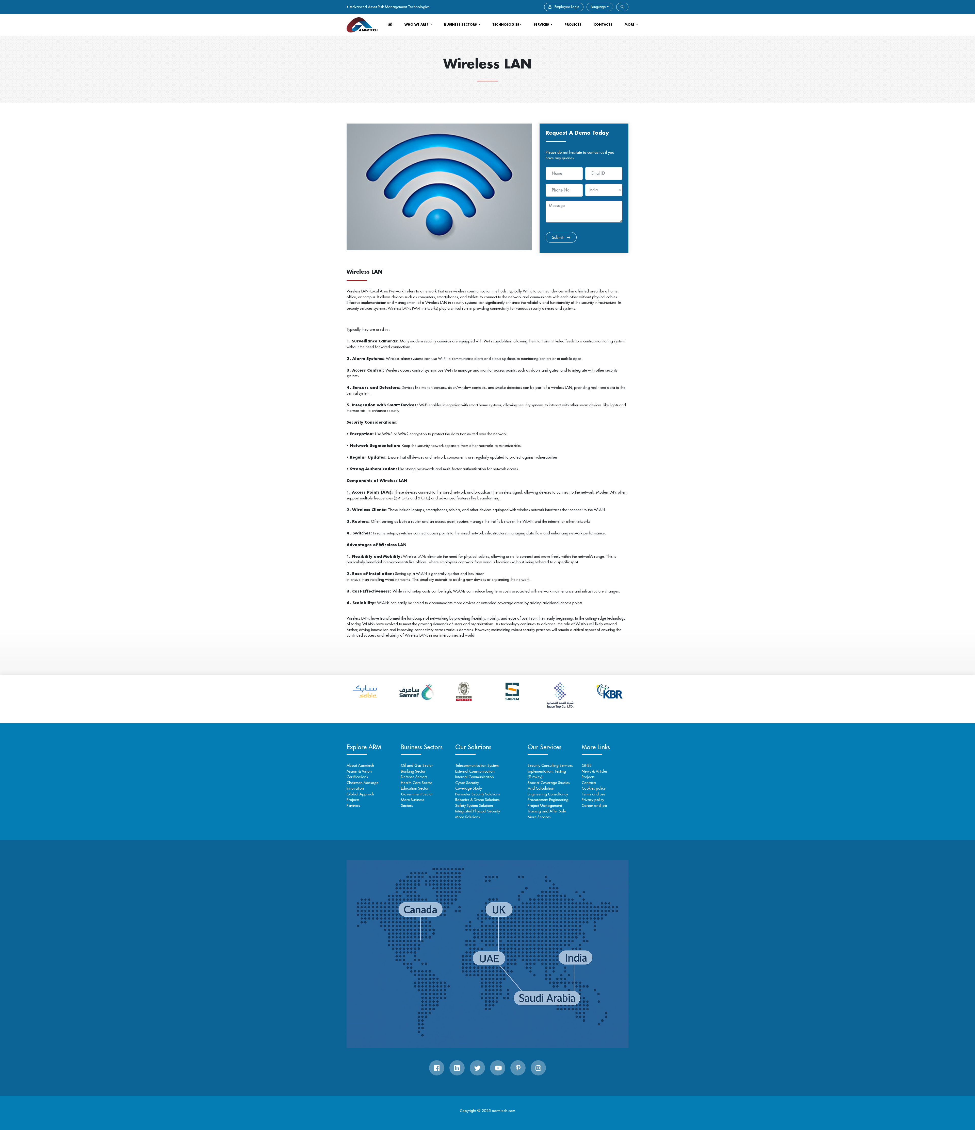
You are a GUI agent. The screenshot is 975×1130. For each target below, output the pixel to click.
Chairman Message (363, 782)
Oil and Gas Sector (417, 765)
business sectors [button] (461, 24)
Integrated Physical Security (477, 811)
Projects (572, 24)
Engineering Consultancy (548, 794)
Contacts (589, 782)
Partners (353, 805)
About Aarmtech (360, 765)
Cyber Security (467, 782)
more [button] (630, 24)
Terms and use (593, 794)
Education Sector (415, 788)
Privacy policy (593, 799)
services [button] (542, 24)
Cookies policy (594, 788)
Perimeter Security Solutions (477, 794)
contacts (603, 24)
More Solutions (467, 816)
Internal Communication (474, 776)
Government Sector (417, 794)
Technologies (505, 24)
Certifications (357, 776)
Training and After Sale (547, 811)
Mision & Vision (359, 771)
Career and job (594, 805)
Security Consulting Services (550, 765)
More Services (539, 816)
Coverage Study (468, 788)
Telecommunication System (477, 765)
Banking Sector (413, 771)
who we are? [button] (417, 24)
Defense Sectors (414, 776)
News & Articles (595, 771)
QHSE (586, 765)
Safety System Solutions (474, 805)
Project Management (545, 805)
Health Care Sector (416, 782)
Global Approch (360, 794)
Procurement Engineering (548, 799)
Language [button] (598, 7)
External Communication (475, 771)
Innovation (355, 788)
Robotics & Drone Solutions (477, 799)
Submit (558, 237)
